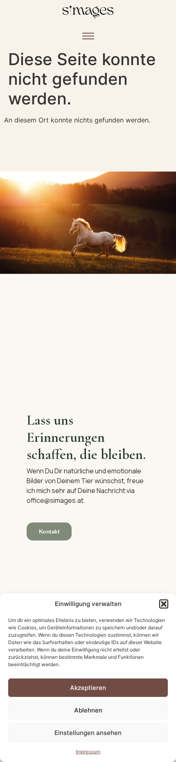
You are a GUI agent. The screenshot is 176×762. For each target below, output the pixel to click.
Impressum (88, 751)
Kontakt (49, 531)
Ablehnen (88, 710)
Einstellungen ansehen (88, 733)
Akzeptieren (88, 688)
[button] (164, 604)
